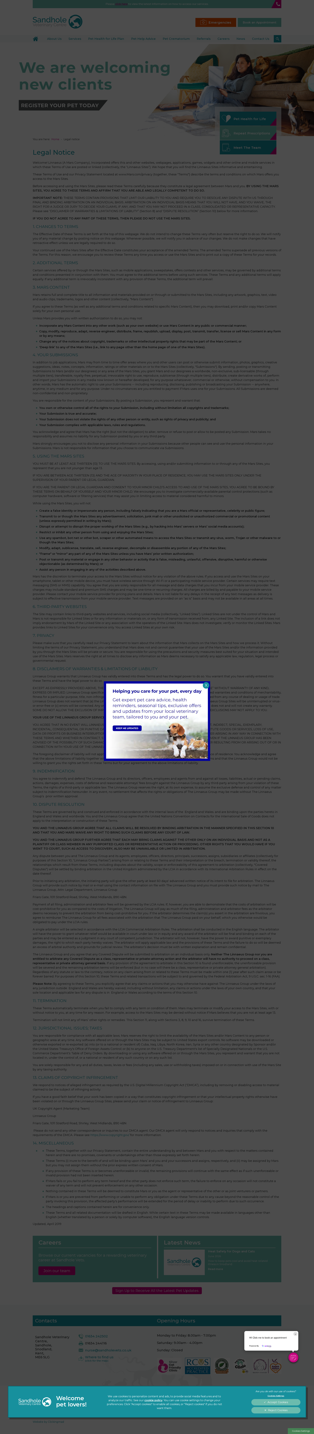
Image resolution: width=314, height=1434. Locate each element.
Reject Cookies (278, 1410)
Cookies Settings (301, 1431)
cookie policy (153, 1400)
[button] (293, 1357)
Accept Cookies (278, 1402)
